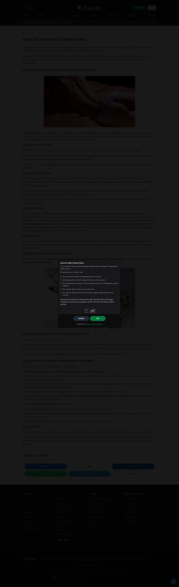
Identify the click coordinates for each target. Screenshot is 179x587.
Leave (81, 318)
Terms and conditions (94, 324)
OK (97, 318)
